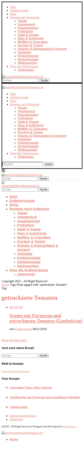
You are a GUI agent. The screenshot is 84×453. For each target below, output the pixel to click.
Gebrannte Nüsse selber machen (30, 387)
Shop (13, 14)
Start (13, 7)
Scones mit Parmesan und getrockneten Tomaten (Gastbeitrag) (45, 318)
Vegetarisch (26, 24)
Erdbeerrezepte (19, 10)
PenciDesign (69, 426)
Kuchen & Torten (30, 45)
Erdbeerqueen (23, 329)
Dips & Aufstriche (31, 38)
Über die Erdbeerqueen (24, 66)
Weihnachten (27, 63)
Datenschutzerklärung (22, 415)
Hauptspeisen (28, 28)
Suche (44, 80)
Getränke (24, 52)
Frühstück (25, 31)
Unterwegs (26, 70)
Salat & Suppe (28, 35)
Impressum (16, 419)
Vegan (22, 21)
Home (5, 284)
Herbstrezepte (28, 59)
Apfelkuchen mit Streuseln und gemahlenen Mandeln (44, 397)
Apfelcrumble (18, 407)
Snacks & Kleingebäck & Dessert (42, 49)
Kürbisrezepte (28, 56)
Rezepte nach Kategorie (24, 17)
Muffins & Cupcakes (33, 42)
